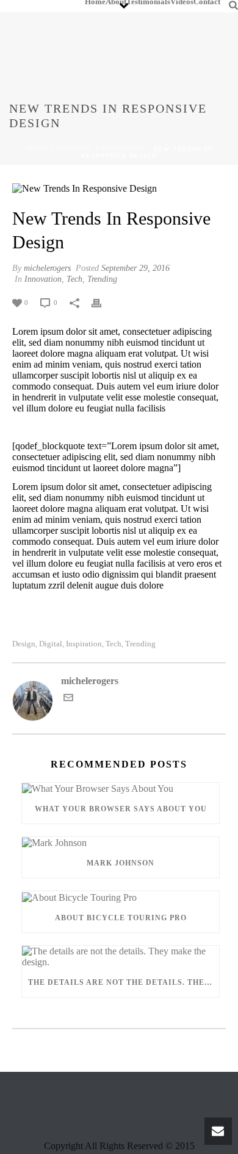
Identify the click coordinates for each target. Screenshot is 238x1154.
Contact (206, 2)
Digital (50, 644)
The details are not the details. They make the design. (123, 982)
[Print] (103, 301)
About (116, 2)
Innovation (123, 148)
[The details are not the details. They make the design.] (120, 957)
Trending (75, 148)
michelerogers (47, 268)
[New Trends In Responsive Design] (119, 188)
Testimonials (148, 2)
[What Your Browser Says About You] (120, 788)
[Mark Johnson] (120, 842)
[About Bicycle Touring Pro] (120, 897)
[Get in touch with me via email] (68, 699)
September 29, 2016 (135, 268)
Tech (74, 279)
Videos (181, 2)
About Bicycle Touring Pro (121, 918)
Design (23, 644)
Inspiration (84, 644)
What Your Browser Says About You (121, 809)
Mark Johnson (120, 863)
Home (95, 2)
